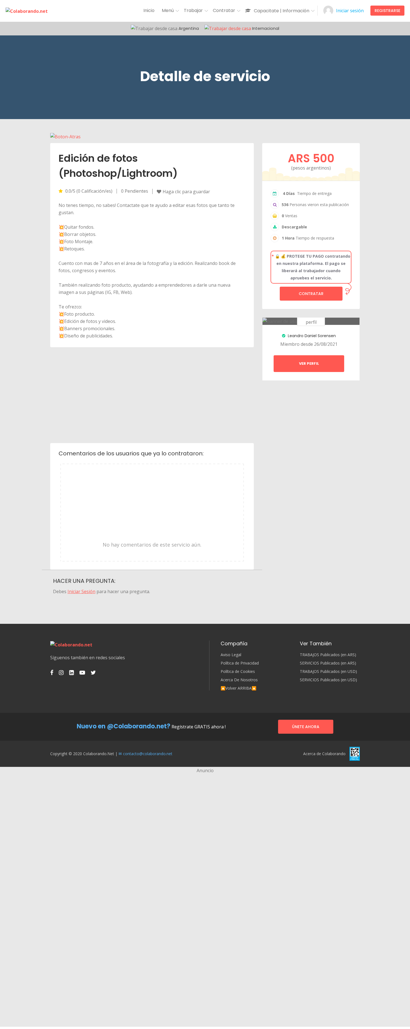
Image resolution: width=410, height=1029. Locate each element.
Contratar (311, 293)
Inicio (149, 10)
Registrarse (387, 10)
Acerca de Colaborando (324, 754)
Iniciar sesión (350, 11)
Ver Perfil (309, 363)
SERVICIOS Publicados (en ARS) (328, 663)
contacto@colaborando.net (147, 753)
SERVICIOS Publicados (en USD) (328, 680)
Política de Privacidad (240, 663)
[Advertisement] (152, 395)
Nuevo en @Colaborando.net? (123, 726)
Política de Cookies (238, 671)
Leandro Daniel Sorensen (311, 336)
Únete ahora (305, 727)
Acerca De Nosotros (239, 680)
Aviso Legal (231, 655)
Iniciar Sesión (81, 591)
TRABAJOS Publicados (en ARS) (328, 655)
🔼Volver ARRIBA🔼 (238, 688)
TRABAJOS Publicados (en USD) (328, 671)
